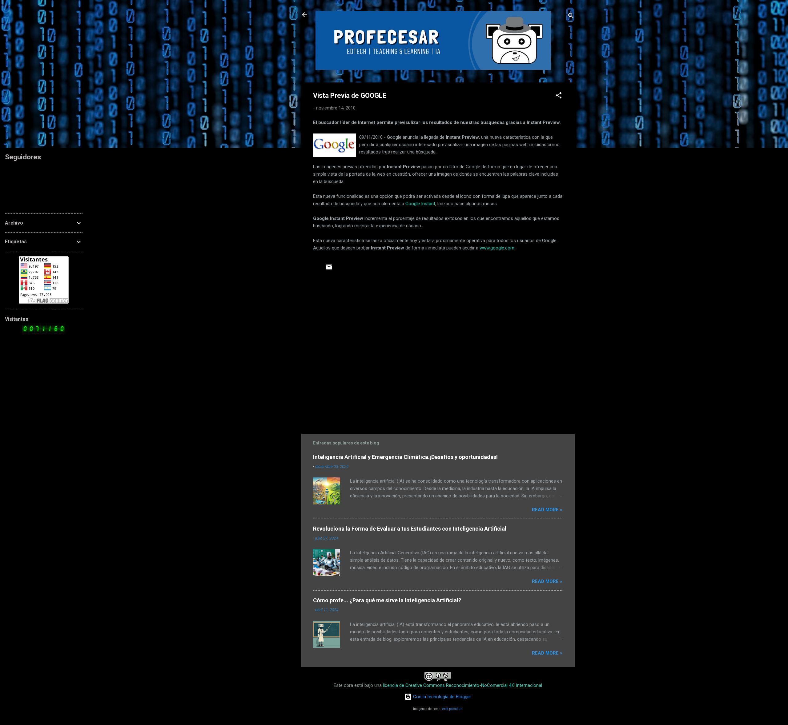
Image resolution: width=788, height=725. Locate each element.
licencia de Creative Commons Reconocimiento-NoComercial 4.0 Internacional (462, 685)
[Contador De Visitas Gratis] (43, 332)
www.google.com (497, 248)
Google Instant (420, 203)
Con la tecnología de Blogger (441, 696)
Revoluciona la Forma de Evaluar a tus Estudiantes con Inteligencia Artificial (409, 528)
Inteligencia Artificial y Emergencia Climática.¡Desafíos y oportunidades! (405, 457)
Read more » (547, 509)
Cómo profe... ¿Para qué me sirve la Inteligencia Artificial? (387, 600)
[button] (558, 96)
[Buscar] (571, 16)
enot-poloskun (452, 709)
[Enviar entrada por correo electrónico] (329, 269)
